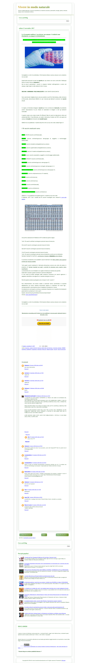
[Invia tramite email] (42, 346)
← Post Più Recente (26, 534)
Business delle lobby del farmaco (45, 348)
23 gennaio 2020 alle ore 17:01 (36, 380)
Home (44, 534)
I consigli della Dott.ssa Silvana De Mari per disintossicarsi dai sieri (39, 576)
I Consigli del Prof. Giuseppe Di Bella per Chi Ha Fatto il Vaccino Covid (40, 557)
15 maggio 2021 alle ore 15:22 (37, 437)
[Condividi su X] (44, 346)
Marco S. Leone (28, 505)
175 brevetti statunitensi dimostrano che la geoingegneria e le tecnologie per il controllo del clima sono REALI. (46, 564)
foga (26, 489)
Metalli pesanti (50, 349)
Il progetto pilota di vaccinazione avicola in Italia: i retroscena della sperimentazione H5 (44, 607)
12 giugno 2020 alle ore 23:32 (39, 505)
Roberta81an (28, 471)
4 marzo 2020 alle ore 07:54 (35, 446)
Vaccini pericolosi (62, 349)
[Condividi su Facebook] (45, 346)
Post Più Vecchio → (62, 534)
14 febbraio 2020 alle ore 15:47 (43, 396)
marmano (27, 373)
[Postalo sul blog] (43, 346)
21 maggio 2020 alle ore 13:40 (34, 489)
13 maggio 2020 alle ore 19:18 (38, 471)
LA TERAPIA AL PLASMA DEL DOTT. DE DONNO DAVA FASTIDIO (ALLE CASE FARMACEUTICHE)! (46, 588)
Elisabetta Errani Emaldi (30, 396)
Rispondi (26, 369)
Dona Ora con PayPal (44, 323)
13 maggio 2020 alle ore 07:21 (39, 455)
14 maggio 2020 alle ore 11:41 (36, 482)
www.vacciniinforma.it (31, 294)
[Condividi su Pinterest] (46, 346)
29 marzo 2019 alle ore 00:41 (36, 365)
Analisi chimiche (33, 348)
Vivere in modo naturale (34, 7)
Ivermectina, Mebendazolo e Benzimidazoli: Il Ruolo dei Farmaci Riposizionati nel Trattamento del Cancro (46, 595)
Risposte (28, 434)
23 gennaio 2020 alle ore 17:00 (36, 373)
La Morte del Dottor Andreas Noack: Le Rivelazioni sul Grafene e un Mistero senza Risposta (45, 613)
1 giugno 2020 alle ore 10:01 (35, 497)
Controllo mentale (57, 348)
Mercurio (44, 349)
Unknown (27, 365)
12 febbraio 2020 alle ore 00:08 (36, 388)
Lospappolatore (28, 455)
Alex (29, 437)
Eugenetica (34, 349)
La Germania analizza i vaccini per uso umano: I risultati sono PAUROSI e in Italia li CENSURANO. (46, 582)
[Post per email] (40, 346)
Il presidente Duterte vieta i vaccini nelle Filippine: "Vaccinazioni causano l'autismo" (43, 601)
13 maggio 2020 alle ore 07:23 (39, 462)
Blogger (63, 660)
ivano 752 (27, 497)
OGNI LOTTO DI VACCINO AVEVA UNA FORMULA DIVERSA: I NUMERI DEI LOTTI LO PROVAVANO (46, 569)
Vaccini (55, 349)
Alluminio (27, 348)
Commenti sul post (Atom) (29, 537)
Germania (39, 349)
